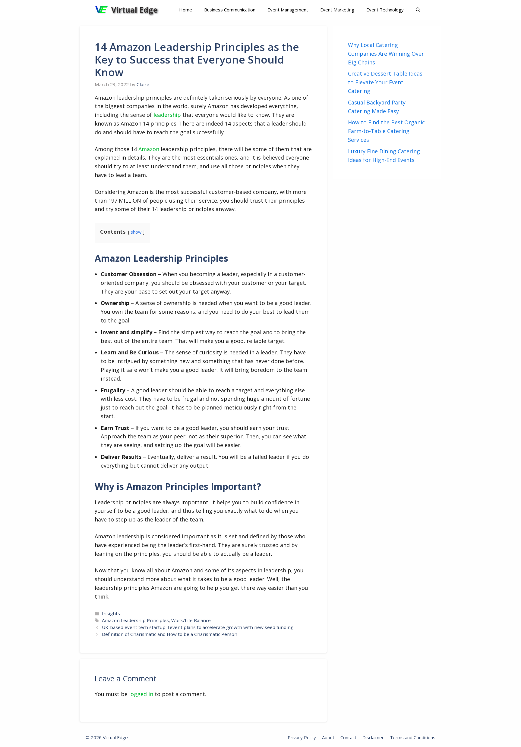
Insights (111, 613)
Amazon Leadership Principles (135, 620)
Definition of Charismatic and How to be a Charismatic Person (169, 634)
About (328, 737)
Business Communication (229, 10)
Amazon (148, 149)
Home (185, 10)
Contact (348, 737)
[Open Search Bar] (418, 10)
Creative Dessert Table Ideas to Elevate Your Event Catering (385, 82)
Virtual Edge (134, 10)
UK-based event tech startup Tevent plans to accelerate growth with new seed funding (197, 627)
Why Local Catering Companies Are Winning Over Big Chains (386, 53)
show (136, 232)
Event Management (287, 10)
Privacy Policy (302, 737)
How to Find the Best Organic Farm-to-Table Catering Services (386, 131)
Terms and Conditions (412, 737)
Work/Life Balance (191, 620)
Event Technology (385, 10)
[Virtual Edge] (101, 10)
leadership (167, 114)
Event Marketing (337, 10)
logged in (141, 694)
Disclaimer (373, 737)
